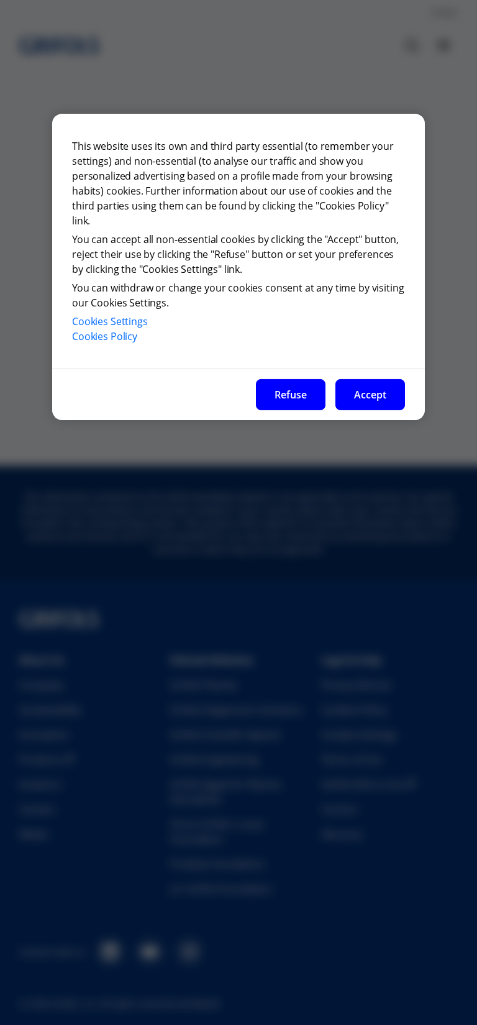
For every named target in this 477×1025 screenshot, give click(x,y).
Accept (370, 395)
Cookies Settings (110, 321)
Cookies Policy (104, 336)
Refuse (291, 395)
